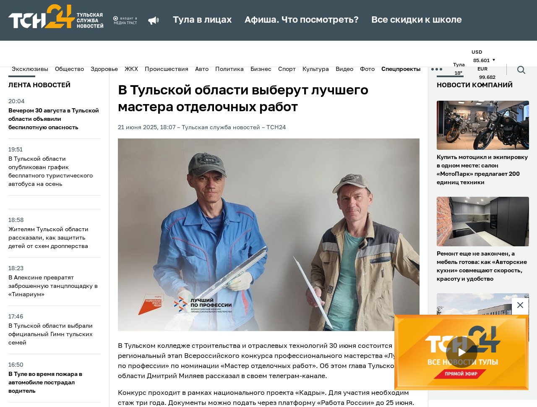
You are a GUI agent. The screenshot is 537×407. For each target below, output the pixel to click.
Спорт (287, 69)
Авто (202, 69)
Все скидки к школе (416, 20)
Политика (229, 69)
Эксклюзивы (30, 69)
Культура (315, 69)
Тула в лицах (202, 20)
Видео (344, 69)
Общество (69, 69)
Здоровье (104, 69)
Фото (367, 69)
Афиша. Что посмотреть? (302, 20)
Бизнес (260, 69)
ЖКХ (131, 69)
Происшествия (166, 69)
